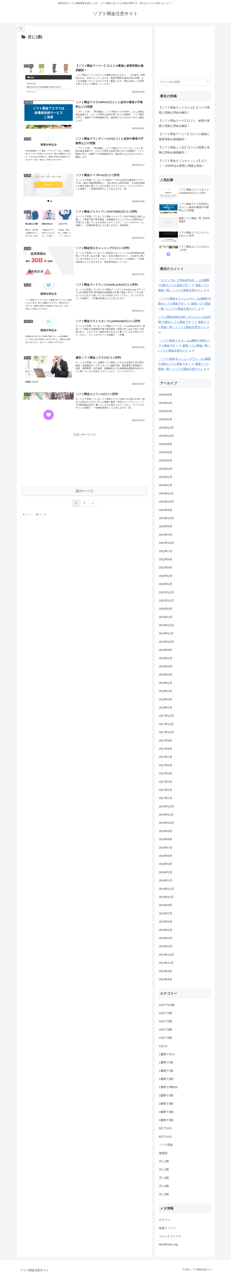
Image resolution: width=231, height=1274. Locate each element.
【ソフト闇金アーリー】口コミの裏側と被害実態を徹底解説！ (184, 136)
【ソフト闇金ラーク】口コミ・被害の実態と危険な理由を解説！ (184, 123)
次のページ (84, 491)
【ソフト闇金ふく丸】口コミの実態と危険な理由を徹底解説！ (184, 150)
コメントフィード (170, 1236)
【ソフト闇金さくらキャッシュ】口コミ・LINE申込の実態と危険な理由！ (183, 163)
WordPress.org (168, 1244)
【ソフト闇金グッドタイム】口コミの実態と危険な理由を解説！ (184, 110)
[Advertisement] (84, 49)
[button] (208, 82)
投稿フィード (167, 1228)
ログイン (164, 1219)
